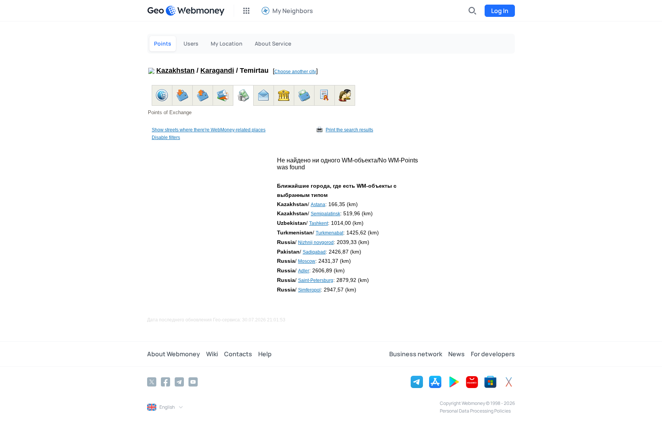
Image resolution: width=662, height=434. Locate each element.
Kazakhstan (175, 70)
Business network (415, 354)
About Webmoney (173, 354)
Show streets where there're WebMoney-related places (208, 130)
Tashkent (318, 223)
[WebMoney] (195, 11)
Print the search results (349, 130)
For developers (493, 354)
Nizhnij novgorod (316, 242)
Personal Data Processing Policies (475, 411)
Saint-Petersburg (315, 280)
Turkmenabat (329, 233)
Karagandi (217, 70)
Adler (303, 271)
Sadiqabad (314, 252)
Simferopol (309, 290)
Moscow (306, 261)
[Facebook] (165, 382)
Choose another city (295, 71)
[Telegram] (179, 382)
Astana (318, 204)
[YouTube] (193, 382)
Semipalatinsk (325, 213)
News (456, 354)
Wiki (212, 354)
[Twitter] (151, 382)
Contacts (238, 354)
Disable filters (166, 137)
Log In (499, 11)
